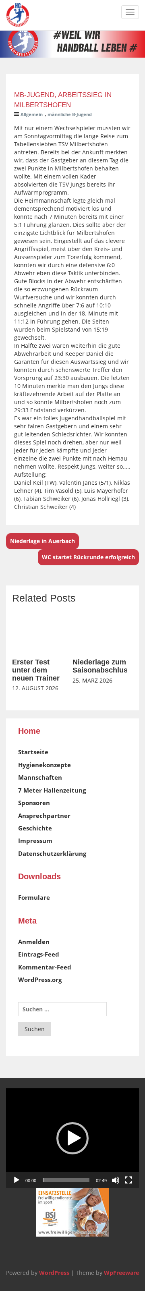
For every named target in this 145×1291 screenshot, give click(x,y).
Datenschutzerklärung (52, 853)
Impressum (35, 840)
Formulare (34, 897)
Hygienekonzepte (44, 765)
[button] (72, 1138)
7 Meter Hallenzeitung (52, 790)
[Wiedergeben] (16, 1180)
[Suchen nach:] (62, 1009)
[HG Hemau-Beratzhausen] (17, 15)
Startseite (33, 752)
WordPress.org (40, 980)
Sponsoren (34, 803)
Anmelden (34, 942)
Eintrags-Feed (38, 954)
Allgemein (32, 114)
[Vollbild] (128, 1180)
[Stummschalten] (116, 1180)
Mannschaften (40, 777)
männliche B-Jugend (70, 114)
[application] (72, 1138)
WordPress (54, 1272)
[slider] (66, 1180)
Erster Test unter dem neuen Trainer (36, 670)
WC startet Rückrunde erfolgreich (88, 557)
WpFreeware (121, 1272)
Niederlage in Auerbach (42, 541)
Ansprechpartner (44, 816)
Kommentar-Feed (44, 967)
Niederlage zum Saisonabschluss (102, 666)
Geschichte (35, 828)
